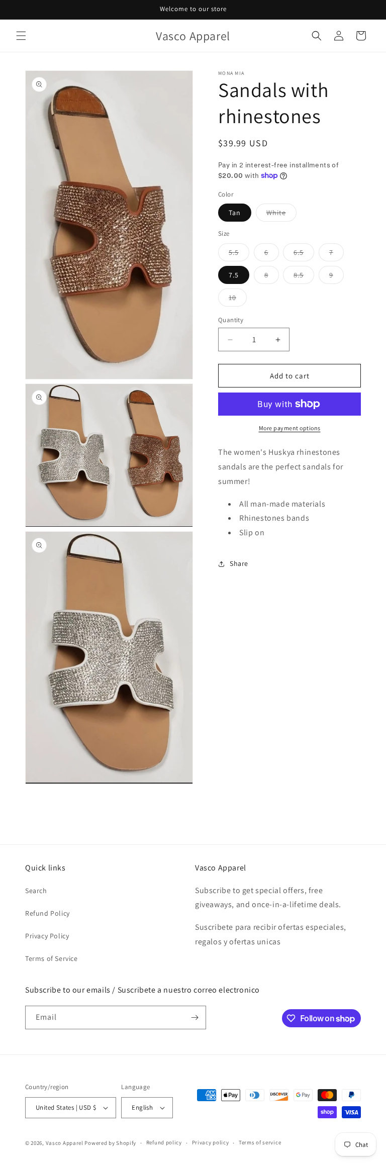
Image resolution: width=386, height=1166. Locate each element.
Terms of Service (51, 958)
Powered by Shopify (110, 1142)
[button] (21, 36)
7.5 (234, 274)
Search (36, 890)
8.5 (304, 277)
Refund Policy (47, 913)
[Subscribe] (194, 1017)
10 (238, 300)
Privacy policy (210, 1142)
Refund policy (164, 1142)
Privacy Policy (47, 935)
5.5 (239, 254)
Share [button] (239, 563)
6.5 (304, 254)
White (281, 215)
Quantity (230, 320)
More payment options (290, 428)
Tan (235, 212)
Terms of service (260, 1142)
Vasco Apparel (64, 1142)
